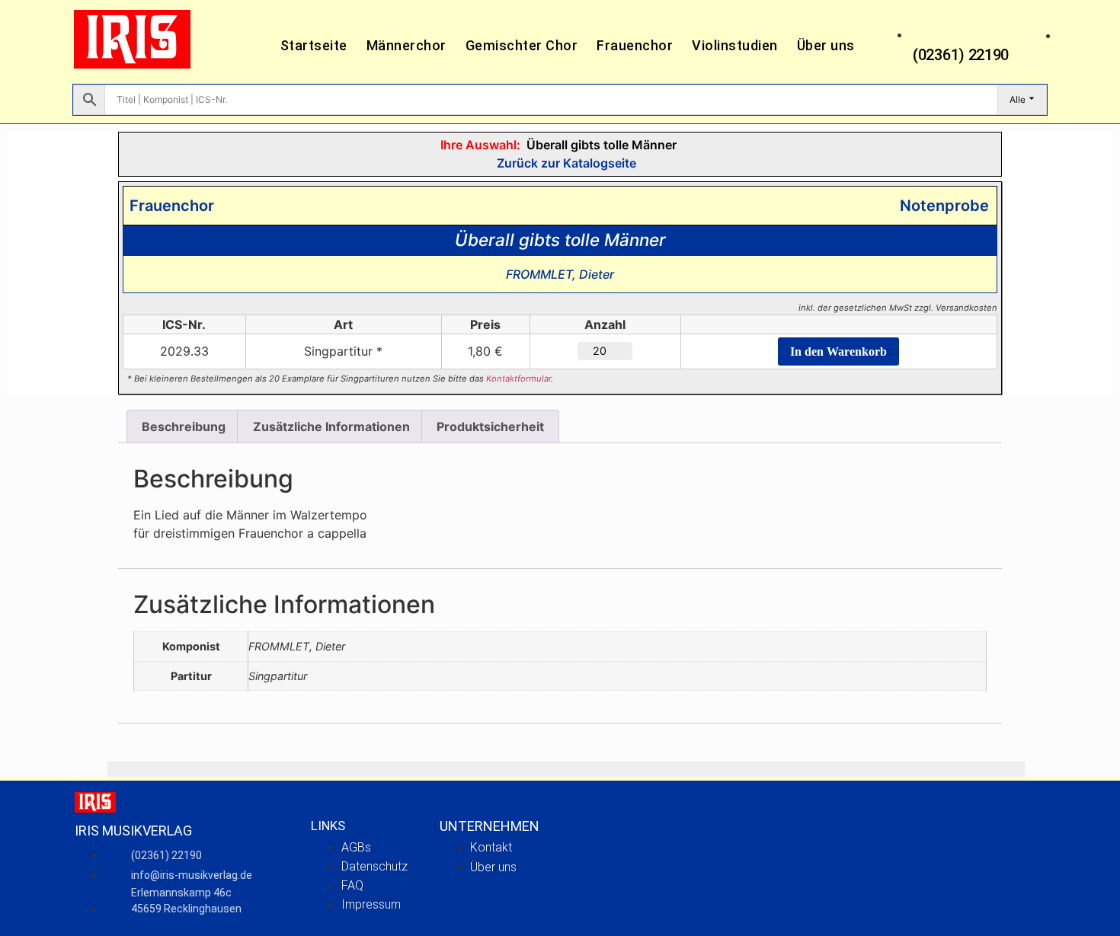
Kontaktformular (518, 378)
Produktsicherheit (490, 426)
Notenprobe (940, 205)
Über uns (826, 45)
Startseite (313, 45)
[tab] (183, 426)
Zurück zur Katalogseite (565, 163)
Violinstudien (735, 45)
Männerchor (406, 45)
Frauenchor (635, 45)
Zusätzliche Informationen (331, 426)
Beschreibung (184, 426)
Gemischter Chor (522, 45)
